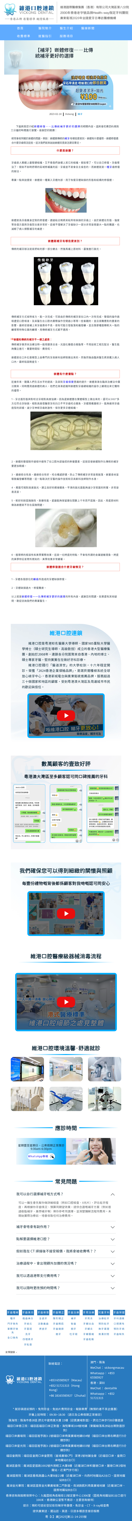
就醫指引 (45, 36)
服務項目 (66, 36)
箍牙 (58, 1334)
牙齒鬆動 (88, 1339)
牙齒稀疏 (58, 1324)
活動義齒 (43, 1324)
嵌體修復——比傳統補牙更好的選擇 (57, 126)
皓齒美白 (28, 1318)
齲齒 (36, 579)
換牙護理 (104, 1329)
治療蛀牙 (104, 1318)
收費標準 (23, 36)
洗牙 (28, 1334)
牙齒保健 (68, 381)
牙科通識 (119, 1318)
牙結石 (28, 1324)
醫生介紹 (66, 28)
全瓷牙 (43, 1318)
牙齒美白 (28, 1312)
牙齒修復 (43, 1312)
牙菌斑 (28, 1329)
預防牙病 (119, 1329)
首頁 (20, 28)
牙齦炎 (89, 1329)
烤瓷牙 (43, 1329)
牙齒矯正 (58, 1312)
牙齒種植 (13, 1312)
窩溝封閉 (104, 1334)
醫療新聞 (88, 28)
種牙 (109, 166)
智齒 (73, 1324)
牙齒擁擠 (58, 1329)
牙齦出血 (88, 1324)
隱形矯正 (58, 1318)
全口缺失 (12, 1337)
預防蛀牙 (104, 1324)
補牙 (80, 114)
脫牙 (73, 1329)
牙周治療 (88, 1312)
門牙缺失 (12, 1324)
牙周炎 (89, 1318)
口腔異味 (119, 1324)
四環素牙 (28, 1339)
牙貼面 (28, 1344)
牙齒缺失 (119, 1334)
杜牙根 (74, 1334)
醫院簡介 (45, 28)
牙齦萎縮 (88, 1334)
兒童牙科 (104, 1312)
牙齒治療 (73, 1312)
